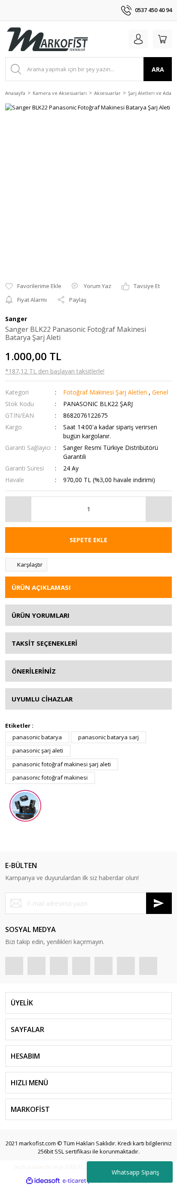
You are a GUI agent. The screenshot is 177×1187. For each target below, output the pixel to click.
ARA (158, 69)
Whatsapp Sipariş (135, 1172)
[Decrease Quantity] (18, 509)
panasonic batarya (37, 737)
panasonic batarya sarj (108, 737)
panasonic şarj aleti (37, 750)
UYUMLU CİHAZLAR (42, 699)
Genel (160, 392)
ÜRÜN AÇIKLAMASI (41, 587)
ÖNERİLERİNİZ (34, 671)
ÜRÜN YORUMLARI (41, 615)
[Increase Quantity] (158, 509)
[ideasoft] (43, 1181)
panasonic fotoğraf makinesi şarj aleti (61, 764)
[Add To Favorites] (33, 286)
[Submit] (159, 903)
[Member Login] (138, 39)
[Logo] (47, 39)
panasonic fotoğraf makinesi (50, 777)
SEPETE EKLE (88, 540)
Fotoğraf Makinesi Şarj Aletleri (105, 392)
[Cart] (162, 39)
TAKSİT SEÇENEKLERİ (44, 643)
